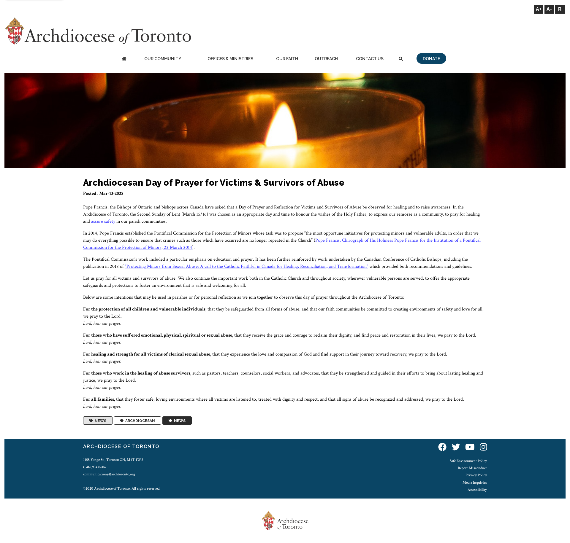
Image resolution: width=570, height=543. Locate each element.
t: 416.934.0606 (94, 467)
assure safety (103, 221)
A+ (538, 9)
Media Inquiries (475, 482)
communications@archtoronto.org (109, 474)
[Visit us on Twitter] (456, 447)
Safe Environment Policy (468, 460)
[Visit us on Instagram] (483, 447)
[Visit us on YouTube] (470, 447)
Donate (431, 58)
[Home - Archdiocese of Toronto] (124, 59)
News (99, 420)
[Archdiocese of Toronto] (97, 31)
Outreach (326, 58)
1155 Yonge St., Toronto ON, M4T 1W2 (113, 459)
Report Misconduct (472, 468)
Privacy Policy (476, 475)
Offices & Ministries (230, 58)
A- (549, 9)
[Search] (400, 59)
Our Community (162, 58)
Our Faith (287, 58)
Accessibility (477, 489)
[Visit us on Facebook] (442, 447)
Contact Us (370, 58)
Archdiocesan (139, 420)
